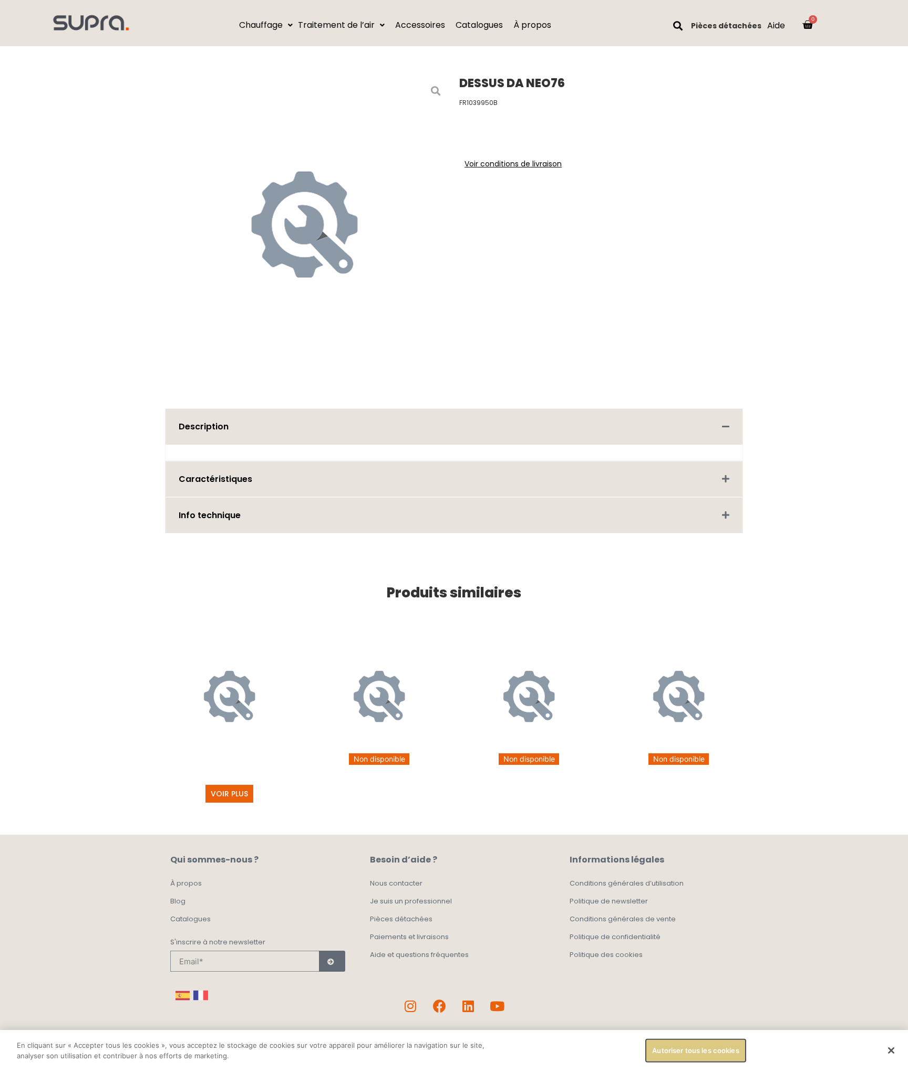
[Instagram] (410, 1006)
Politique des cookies (606, 955)
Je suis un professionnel (411, 901)
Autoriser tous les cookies (695, 1050)
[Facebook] (439, 1006)
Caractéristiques (215, 479)
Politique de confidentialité (615, 937)
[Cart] (807, 24)
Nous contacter (396, 883)
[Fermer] (891, 1050)
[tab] (454, 426)
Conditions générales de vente (623, 919)
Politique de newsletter (609, 901)
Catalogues (190, 919)
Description (204, 426)
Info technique (210, 515)
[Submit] (332, 961)
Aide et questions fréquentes (419, 955)
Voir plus (229, 793)
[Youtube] (497, 1006)
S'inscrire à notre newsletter (217, 943)
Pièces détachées (726, 25)
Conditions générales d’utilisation (627, 883)
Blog (177, 901)
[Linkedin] (468, 1006)
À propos (186, 883)
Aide (776, 25)
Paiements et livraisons (409, 937)
